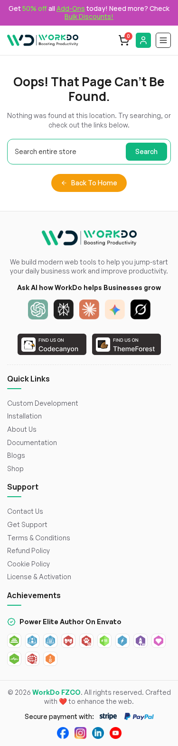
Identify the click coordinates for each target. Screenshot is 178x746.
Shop (15, 468)
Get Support (27, 524)
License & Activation (39, 577)
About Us (22, 429)
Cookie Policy (28, 564)
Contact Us (25, 511)
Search (146, 151)
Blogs (16, 455)
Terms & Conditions (38, 538)
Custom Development (42, 403)
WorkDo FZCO (56, 692)
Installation (24, 416)
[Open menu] (163, 40)
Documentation (32, 442)
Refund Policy (28, 550)
